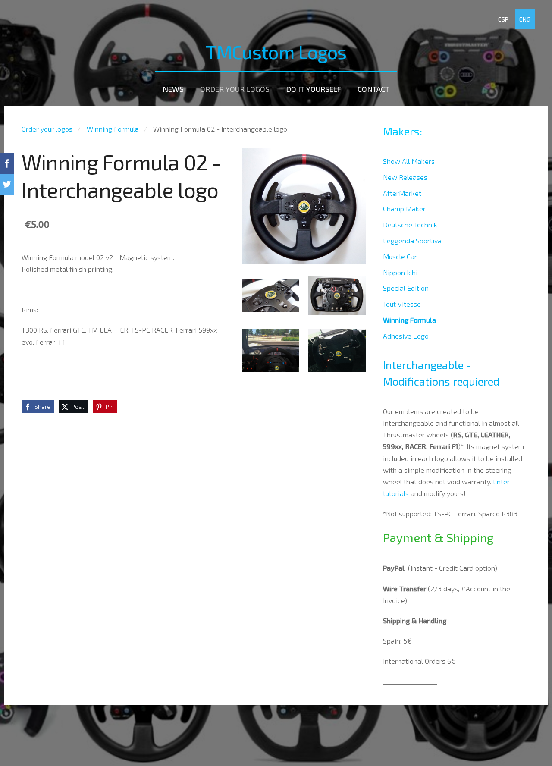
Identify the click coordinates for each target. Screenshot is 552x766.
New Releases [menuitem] (405, 177)
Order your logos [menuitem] (235, 89)
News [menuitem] (173, 89)
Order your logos (47, 129)
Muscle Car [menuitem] (400, 256)
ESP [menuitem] (503, 19)
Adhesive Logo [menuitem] (406, 336)
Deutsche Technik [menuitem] (410, 224)
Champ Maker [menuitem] (404, 208)
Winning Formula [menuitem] (409, 320)
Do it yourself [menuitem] (313, 89)
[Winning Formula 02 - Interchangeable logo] (271, 296)
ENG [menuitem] (524, 19)
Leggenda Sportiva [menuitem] (412, 240)
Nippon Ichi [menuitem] (400, 272)
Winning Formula (113, 129)
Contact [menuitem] (373, 89)
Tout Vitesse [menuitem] (402, 304)
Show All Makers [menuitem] (409, 161)
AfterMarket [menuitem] (402, 193)
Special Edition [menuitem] (406, 288)
